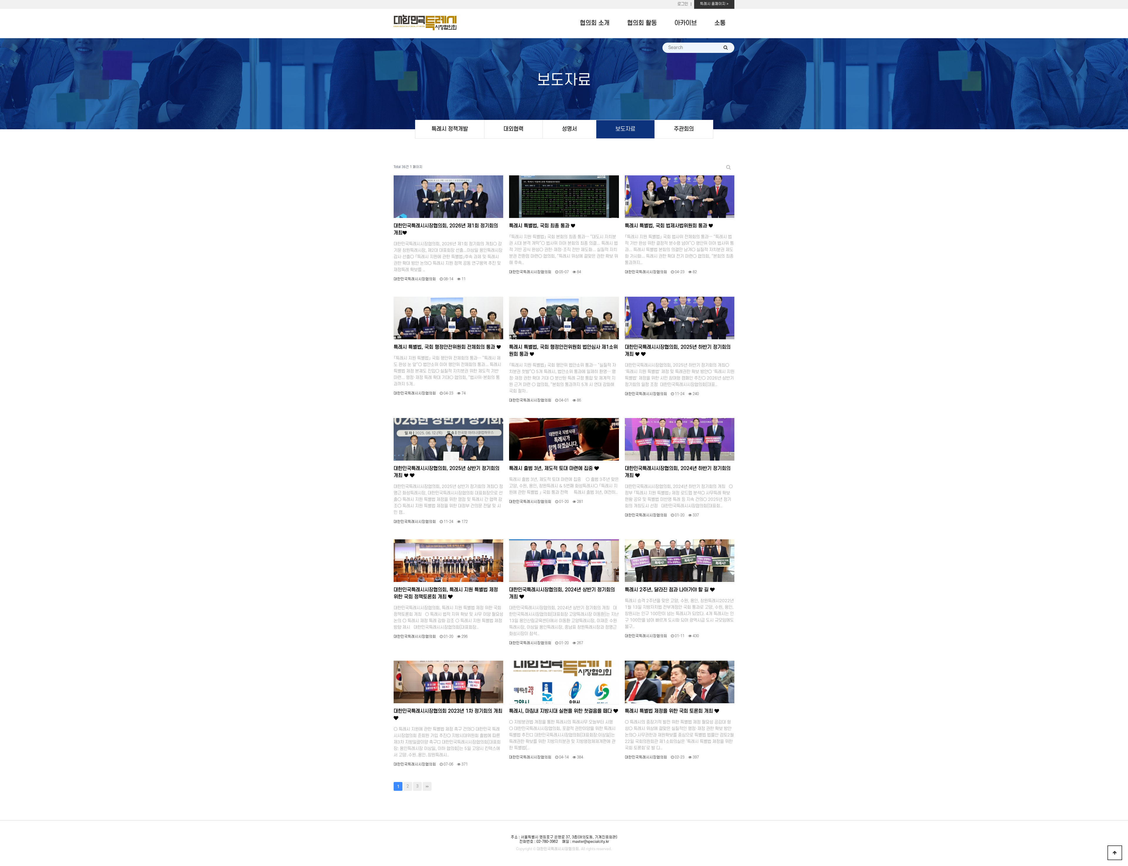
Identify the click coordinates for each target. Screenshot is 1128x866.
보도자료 (625, 129)
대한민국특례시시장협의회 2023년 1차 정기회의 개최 (448, 711)
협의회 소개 (595, 23)
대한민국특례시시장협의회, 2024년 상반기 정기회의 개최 (562, 593)
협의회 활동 (642, 23)
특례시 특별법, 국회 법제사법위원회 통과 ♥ (669, 226)
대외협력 (513, 129)
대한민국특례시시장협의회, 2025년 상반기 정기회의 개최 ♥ (446, 472)
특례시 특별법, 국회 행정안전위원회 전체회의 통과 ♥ (447, 347)
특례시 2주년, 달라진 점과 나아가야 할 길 (667, 590)
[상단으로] (1114, 852)
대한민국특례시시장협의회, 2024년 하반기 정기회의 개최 (678, 472)
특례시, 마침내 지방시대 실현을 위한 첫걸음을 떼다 (561, 711)
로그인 (682, 4)
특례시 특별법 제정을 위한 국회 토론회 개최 (669, 711)
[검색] (725, 48)
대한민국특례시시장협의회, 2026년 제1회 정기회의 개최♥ (446, 229)
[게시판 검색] (728, 167)
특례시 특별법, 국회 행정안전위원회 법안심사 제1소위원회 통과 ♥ (563, 351)
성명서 (569, 129)
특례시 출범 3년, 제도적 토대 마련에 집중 (551, 468)
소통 (720, 23)
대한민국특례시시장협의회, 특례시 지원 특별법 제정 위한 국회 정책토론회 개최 (446, 593)
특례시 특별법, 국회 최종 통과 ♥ (542, 226)
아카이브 (685, 23)
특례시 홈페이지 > (714, 4)
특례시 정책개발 (450, 129)
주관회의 (684, 129)
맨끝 (427, 786)
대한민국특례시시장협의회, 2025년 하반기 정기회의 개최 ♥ (678, 351)
